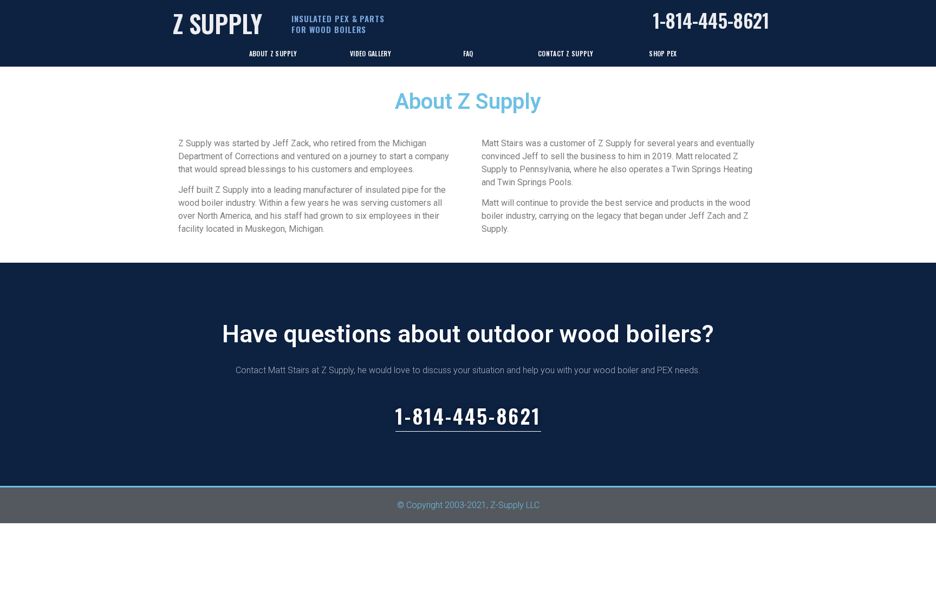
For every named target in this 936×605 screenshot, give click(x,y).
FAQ (468, 53)
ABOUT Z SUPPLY (273, 53)
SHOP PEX (663, 53)
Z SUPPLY (217, 23)
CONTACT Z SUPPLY (565, 53)
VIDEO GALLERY (370, 53)
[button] (468, 419)
